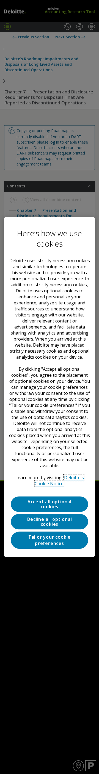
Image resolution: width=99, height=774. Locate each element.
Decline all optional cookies (49, 521)
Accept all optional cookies (50, 504)
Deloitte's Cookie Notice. (59, 481)
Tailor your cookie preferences (49, 540)
